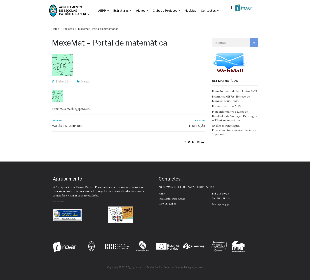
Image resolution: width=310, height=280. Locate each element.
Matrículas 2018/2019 (67, 125)
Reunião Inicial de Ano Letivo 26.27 (234, 91)
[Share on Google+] (193, 142)
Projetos (86, 81)
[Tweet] (189, 142)
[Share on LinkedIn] (202, 142)
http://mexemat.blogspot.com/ (71, 109)
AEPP (102, 10)
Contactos (208, 10)
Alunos (140, 10)
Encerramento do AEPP (226, 106)
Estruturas (121, 10)
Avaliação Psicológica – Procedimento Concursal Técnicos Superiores (234, 130)
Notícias (190, 10)
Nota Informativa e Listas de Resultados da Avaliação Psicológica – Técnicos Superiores (234, 116)
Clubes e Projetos (165, 10)
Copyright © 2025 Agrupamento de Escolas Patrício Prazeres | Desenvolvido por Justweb (155, 267)
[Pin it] (198, 142)
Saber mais (58, 201)
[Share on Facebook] (185, 142)
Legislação (197, 125)
